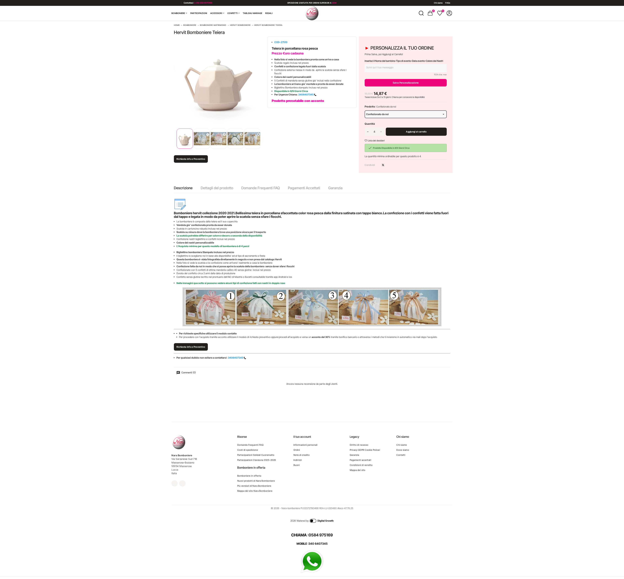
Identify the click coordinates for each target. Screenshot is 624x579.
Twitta (383, 165)
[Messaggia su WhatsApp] (312, 561)
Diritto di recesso (359, 444)
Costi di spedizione (247, 449)
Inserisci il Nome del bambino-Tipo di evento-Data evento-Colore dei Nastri (404, 60)
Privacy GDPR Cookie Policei (365, 449)
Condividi (377, 165)
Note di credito (301, 455)
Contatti (400, 455)
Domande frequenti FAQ (250, 444)
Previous (174, 138)
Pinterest (388, 165)
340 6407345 (318, 543)
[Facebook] (172, 3)
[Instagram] (177, 3)
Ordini (296, 449)
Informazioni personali (305, 444)
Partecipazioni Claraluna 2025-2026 (256, 460)
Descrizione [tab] (183, 188)
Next (260, 138)
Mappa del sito (357, 470)
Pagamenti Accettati (304, 188)
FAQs (447, 3)
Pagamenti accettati (360, 460)
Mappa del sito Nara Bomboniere (255, 490)
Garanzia (335, 188)
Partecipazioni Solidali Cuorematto (255, 455)
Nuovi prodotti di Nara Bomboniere (256, 480)
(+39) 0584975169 (203, 2)
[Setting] (449, 13)
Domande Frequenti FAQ (260, 188)
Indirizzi (297, 460)
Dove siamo (402, 449)
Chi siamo (438, 3)
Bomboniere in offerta (249, 475)
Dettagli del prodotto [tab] (217, 188)
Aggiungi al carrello (416, 131)
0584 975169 (321, 535)
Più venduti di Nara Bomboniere (254, 485)
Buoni (296, 465)
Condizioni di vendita (361, 465)
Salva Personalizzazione (406, 82)
